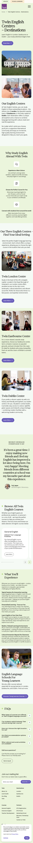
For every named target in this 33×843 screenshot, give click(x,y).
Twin (3, 798)
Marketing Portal (21, 813)
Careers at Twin (20, 820)
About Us (4, 791)
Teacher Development (8, 813)
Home (3, 11)
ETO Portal (19, 811)
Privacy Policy (15, 834)
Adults (5, 1)
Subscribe (25, 781)
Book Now (6, 43)
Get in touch (7, 761)
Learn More (7, 300)
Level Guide (5, 794)
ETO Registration (21, 808)
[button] (29, 6)
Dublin (18, 796)
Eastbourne (19, 794)
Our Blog (4, 796)
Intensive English (7, 811)
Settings (5, 838)
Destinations (20, 788)
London (18, 791)
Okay (26, 838)
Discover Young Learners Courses (14, 696)
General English (6, 808)
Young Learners (17, 1)
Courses (4, 805)
